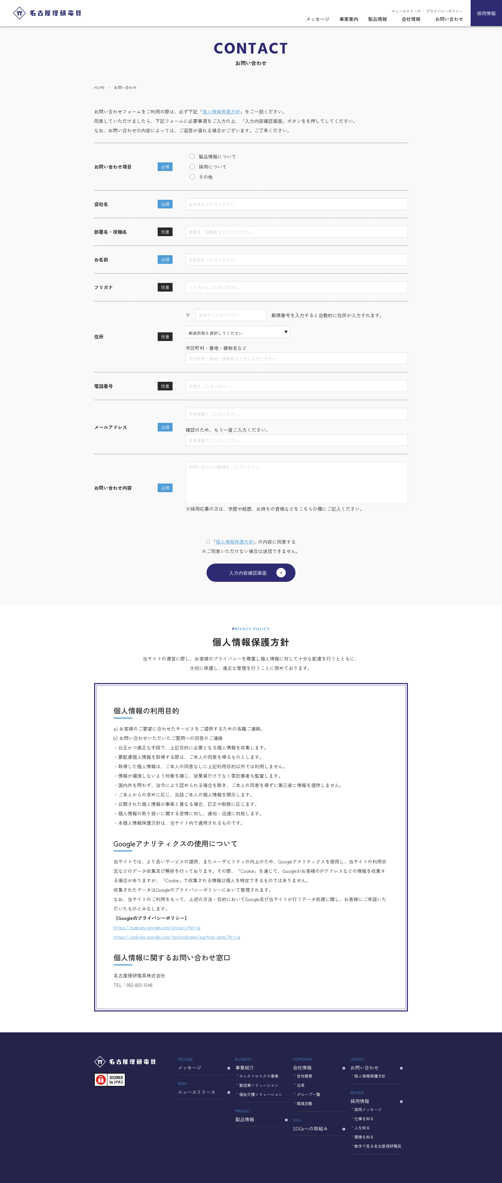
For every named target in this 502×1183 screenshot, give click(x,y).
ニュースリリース (406, 11)
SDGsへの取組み (310, 1125)
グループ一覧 (308, 1094)
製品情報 (377, 18)
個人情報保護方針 (221, 111)
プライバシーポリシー (444, 11)
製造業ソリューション (258, 1085)
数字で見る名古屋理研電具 (377, 1146)
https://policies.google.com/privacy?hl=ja (157, 927)
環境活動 (304, 1103)
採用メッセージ (368, 1109)
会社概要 (304, 1076)
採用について (213, 166)
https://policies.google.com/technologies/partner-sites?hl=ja (176, 936)
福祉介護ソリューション (260, 1094)
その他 (206, 176)
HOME (99, 87)
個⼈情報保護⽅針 (234, 541)
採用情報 (486, 13)
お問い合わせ (449, 18)
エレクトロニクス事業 (258, 1076)
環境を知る (364, 1137)
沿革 (301, 1085)
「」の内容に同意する (253, 541)
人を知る (362, 1127)
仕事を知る (364, 1118)
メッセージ (317, 18)
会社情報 (411, 18)
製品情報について (217, 156)
